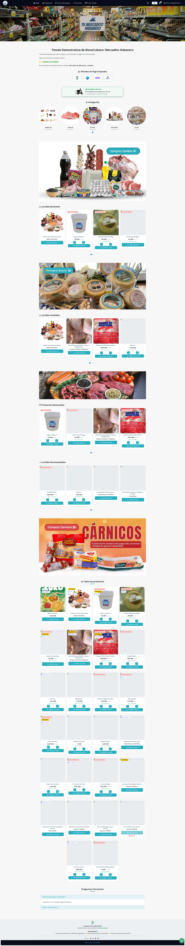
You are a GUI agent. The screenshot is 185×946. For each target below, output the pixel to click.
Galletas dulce (105, 741)
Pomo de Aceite (79, 867)
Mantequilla (132, 699)
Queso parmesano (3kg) (105, 237)
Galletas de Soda (79, 741)
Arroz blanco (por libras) (132, 827)
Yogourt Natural (78, 237)
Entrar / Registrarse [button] (172, 3)
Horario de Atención (49, 907)
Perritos (132, 345)
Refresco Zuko (52, 613)
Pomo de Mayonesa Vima (105, 699)
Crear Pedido (92, 3)
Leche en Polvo (52, 741)
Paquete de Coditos (52, 784)
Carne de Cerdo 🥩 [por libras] (131, 784)
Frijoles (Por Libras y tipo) (105, 492)
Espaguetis (79, 699)
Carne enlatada (105, 784)
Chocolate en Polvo (79, 784)
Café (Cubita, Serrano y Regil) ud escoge (132, 493)
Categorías (48, 3)
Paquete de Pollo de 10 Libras (105, 345)
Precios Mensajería (63, 3)
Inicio (37, 3)
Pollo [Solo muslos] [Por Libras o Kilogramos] (78, 346)
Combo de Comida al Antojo (52, 237)
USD (154, 3)
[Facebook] (85, 938)
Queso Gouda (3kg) (132, 237)
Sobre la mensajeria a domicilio (53, 897)
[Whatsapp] (87, 39)
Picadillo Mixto (52, 492)
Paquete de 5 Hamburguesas (105, 867)
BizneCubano (104, 928)
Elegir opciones (53, 243)
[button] (92, 132)
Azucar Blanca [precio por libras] (105, 827)
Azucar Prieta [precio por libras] (79, 827)
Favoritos (78, 3)
